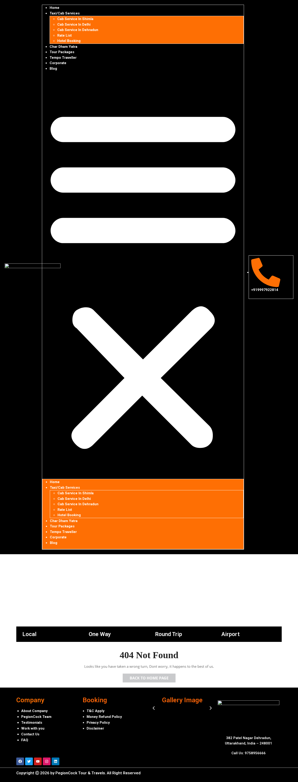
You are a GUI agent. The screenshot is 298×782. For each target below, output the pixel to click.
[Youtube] (38, 761)
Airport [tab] (230, 634)
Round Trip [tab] (168, 634)
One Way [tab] (100, 634)
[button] (143, 277)
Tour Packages (62, 52)
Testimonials (31, 722)
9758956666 (255, 753)
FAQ (24, 740)
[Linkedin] (55, 761)
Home (54, 8)
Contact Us (30, 734)
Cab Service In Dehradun (77, 30)
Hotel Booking (69, 41)
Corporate (58, 63)
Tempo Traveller (63, 57)
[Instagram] (47, 761)
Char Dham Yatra (63, 47)
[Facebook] (20, 761)
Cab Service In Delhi (74, 24)
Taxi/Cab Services (65, 13)
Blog (53, 68)
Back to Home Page (153, 677)
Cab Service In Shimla (75, 19)
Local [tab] (29, 634)
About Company (34, 711)
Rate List (64, 35)
